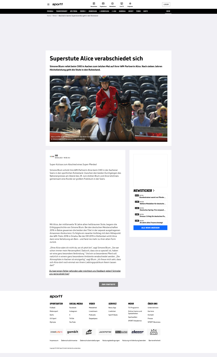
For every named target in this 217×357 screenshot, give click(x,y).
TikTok (71, 318)
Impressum (54, 340)
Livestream (93, 311)
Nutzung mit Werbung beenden (134, 340)
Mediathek (93, 308)
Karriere (151, 311)
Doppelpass (93, 318)
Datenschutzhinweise (69, 340)
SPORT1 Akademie (135, 321)
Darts (52, 315)
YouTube (72, 322)
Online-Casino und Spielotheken (135, 312)
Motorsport (54, 311)
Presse (150, 318)
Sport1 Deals (113, 315)
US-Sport (53, 318)
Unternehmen (153, 308)
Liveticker (112, 311)
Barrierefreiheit (154, 340)
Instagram (73, 311)
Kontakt (151, 315)
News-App (112, 308)
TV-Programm (133, 308)
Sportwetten (132, 317)
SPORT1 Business (154, 322)
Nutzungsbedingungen (111, 340)
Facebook (72, 308)
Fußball (52, 308)
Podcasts (92, 315)
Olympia (53, 322)
